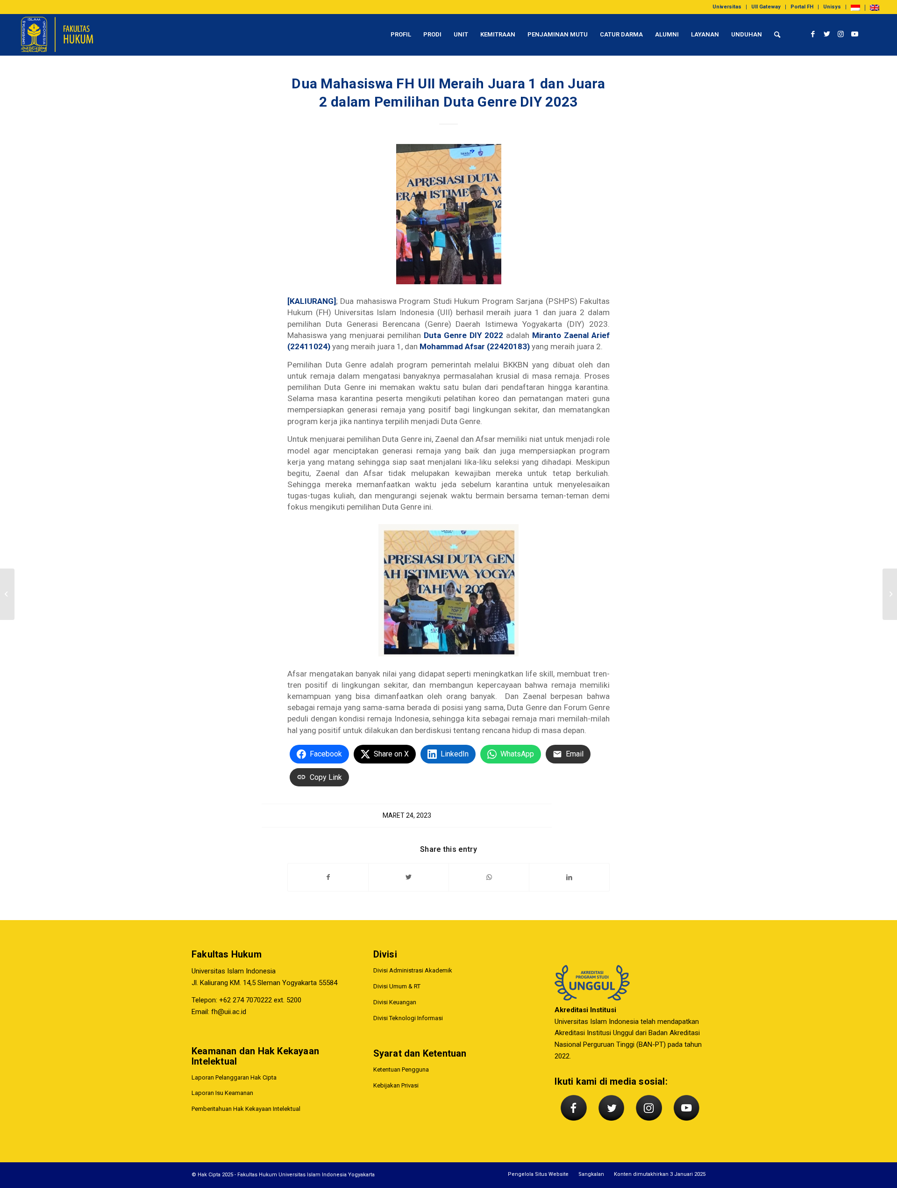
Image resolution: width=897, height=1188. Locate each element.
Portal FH (801, 7)
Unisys (832, 7)
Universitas (726, 7)
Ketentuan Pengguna (401, 1069)
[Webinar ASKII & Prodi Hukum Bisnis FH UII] (7, 594)
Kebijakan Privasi (396, 1085)
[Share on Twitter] (408, 877)
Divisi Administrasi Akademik (412, 970)
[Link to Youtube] (855, 34)
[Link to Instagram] (841, 34)
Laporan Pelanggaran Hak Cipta (234, 1077)
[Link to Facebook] (813, 34)
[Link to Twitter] (827, 34)
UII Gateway (766, 7)
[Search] (777, 35)
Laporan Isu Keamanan (222, 1092)
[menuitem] (727, 7)
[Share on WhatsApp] (489, 877)
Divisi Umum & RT (396, 986)
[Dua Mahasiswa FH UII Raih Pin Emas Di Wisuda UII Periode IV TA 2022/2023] (890, 594)
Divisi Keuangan (394, 1002)
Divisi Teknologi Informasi (408, 1018)
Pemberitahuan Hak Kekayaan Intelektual (246, 1108)
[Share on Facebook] (328, 877)
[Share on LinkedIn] (569, 877)
